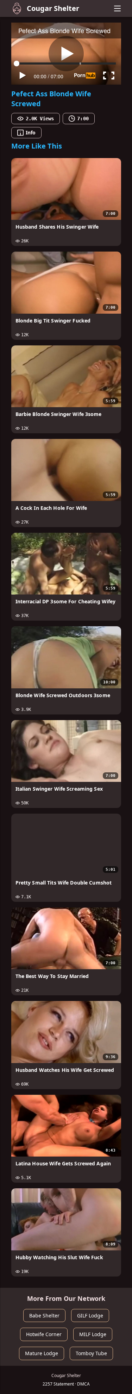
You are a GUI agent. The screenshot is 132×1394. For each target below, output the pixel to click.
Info (31, 132)
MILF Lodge (92, 1334)
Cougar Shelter (53, 8)
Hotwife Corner (44, 1334)
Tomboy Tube (91, 1353)
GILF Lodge (90, 1315)
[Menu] (117, 8)
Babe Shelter (44, 1315)
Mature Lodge (41, 1353)
